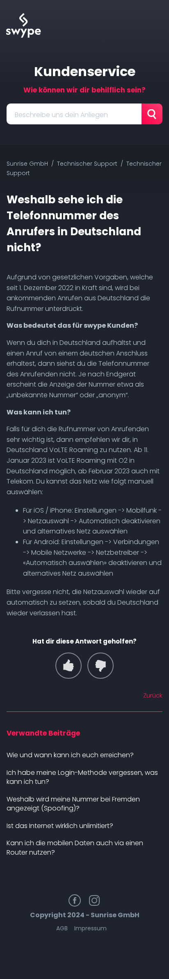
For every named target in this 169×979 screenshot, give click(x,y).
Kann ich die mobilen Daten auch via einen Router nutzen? (75, 847)
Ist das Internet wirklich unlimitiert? (60, 825)
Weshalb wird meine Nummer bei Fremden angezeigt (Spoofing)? (73, 803)
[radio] (68, 666)
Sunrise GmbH (27, 164)
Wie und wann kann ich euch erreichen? (70, 755)
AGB (62, 928)
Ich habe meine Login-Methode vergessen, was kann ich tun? (82, 777)
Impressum (90, 928)
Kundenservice (84, 71)
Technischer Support (87, 164)
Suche (152, 114)
